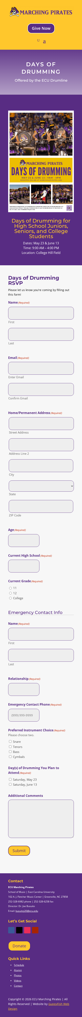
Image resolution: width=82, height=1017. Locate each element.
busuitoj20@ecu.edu (27, 911)
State (12, 494)
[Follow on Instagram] (27, 930)
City (11, 474)
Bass (16, 752)
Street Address (19, 432)
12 (15, 593)
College (18, 598)
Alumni (18, 970)
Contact (18, 985)
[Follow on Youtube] (35, 930)
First (11, 322)
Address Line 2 (19, 454)
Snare (17, 742)
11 (15, 588)
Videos (17, 980)
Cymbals (19, 757)
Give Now (41, 28)
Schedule (19, 965)
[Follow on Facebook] (11, 930)
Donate (19, 946)
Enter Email (16, 377)
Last (11, 343)
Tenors (17, 747)
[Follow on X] (19, 930)
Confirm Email (18, 398)
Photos (17, 975)
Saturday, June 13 (25, 784)
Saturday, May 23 (25, 779)
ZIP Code (15, 515)
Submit (19, 850)
